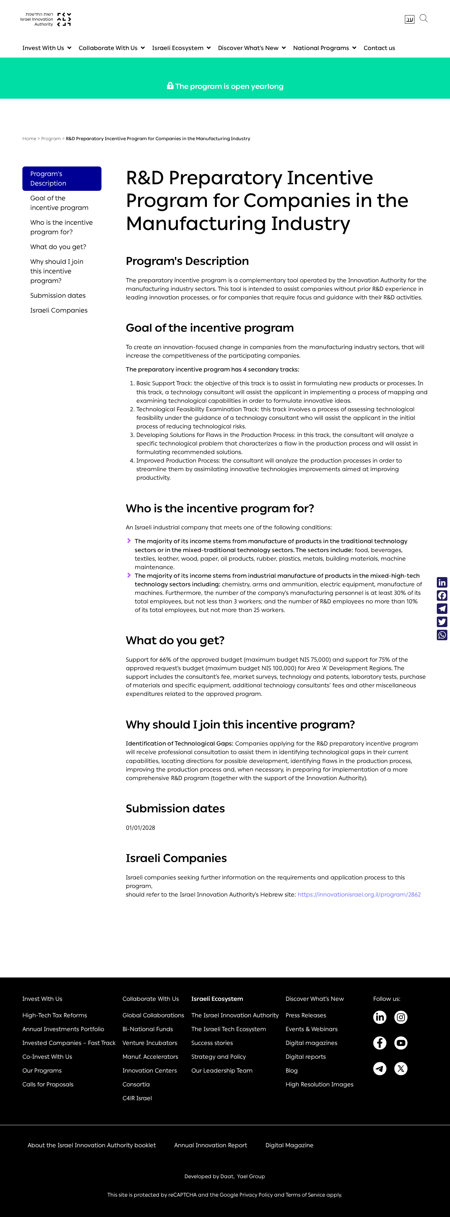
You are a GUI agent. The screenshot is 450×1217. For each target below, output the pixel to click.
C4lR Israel (137, 1098)
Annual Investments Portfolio (63, 1029)
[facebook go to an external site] (379, 1044)
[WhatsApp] (442, 635)
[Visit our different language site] (409, 19)
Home (29, 138)
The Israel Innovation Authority (235, 1015)
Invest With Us (43, 48)
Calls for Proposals (47, 1084)
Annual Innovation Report (210, 1145)
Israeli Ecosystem (178, 48)
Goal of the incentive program (59, 203)
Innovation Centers (150, 1070)
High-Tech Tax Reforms (54, 1015)
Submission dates (58, 295)
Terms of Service (305, 1195)
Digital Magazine (290, 1145)
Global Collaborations (153, 1015)
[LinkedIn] (442, 582)
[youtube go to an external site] (401, 1044)
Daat (227, 1176)
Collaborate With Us (108, 48)
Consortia (136, 1084)
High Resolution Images (319, 1084)
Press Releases (306, 1015)
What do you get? (58, 247)
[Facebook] (442, 595)
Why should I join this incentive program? (56, 271)
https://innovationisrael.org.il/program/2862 (359, 894)
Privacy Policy (256, 1195)
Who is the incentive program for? (61, 227)
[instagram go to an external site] (401, 1019)
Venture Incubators (150, 1043)
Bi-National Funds (148, 1029)
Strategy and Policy (218, 1056)
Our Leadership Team (222, 1070)
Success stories (212, 1043)
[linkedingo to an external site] (379, 1019)
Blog (292, 1070)
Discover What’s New (248, 48)
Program (51, 138)
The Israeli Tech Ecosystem (228, 1029)
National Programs (321, 48)
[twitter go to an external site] (401, 1070)
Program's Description (48, 178)
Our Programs (42, 1070)
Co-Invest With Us (47, 1056)
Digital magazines (311, 1043)
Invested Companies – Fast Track (69, 1043)
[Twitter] (442, 621)
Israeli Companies (59, 310)
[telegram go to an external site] (379, 1070)
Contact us (379, 48)
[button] (424, 19)
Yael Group (251, 1176)
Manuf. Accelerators (150, 1056)
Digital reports (306, 1056)
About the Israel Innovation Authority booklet (92, 1145)
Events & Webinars (312, 1029)
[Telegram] (442, 608)
